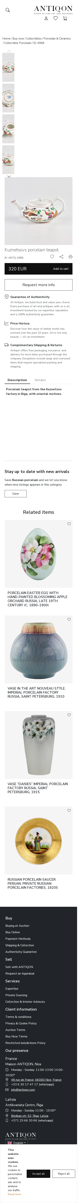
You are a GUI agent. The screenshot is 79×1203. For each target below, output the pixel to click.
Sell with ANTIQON (19, 967)
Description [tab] (17, 380)
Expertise (11, 989)
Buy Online (12, 932)
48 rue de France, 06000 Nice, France (36, 1080)
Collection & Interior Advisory (25, 1002)
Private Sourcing (16, 995)
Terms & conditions (18, 1017)
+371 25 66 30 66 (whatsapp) (32, 1120)
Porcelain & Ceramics (57, 38)
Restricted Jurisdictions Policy (25, 1043)
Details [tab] (40, 380)
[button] (9, 176)
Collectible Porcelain (17, 43)
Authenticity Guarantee (21, 952)
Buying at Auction (17, 926)
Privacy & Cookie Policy (21, 1023)
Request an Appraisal (20, 973)
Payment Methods (18, 939)
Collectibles (34, 38)
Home (6, 38)
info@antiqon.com (23, 1090)
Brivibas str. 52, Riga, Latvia (29, 1116)
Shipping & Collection (19, 945)
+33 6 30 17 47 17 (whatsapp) (32, 1084)
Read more (14, 1194)
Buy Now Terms (16, 1036)
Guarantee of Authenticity (29, 297)
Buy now (18, 38)
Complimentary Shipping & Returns (36, 345)
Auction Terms (15, 1030)
